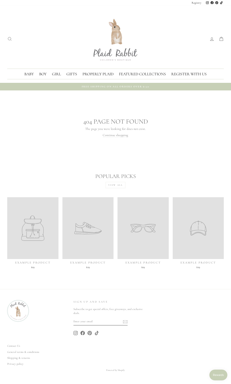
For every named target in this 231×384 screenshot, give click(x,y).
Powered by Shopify (115, 370)
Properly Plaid (98, 74)
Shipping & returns (18, 358)
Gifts (71, 74)
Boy (43, 74)
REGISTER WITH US (189, 74)
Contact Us (13, 345)
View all (115, 185)
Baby (29, 74)
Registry (196, 2)
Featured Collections (142, 74)
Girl (56, 74)
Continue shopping (115, 135)
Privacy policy (15, 363)
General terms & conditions (23, 352)
